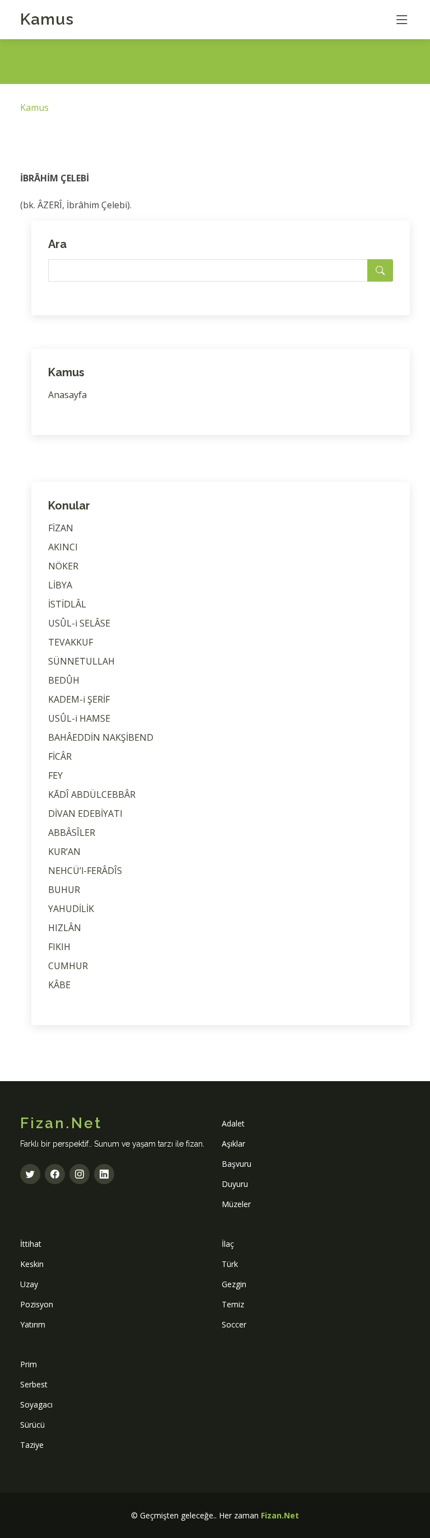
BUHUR (64, 889)
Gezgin (234, 1284)
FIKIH (59, 947)
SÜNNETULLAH (81, 661)
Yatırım (32, 1324)
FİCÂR (60, 756)
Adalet (233, 1123)
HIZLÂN (64, 928)
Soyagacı (36, 1404)
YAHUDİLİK (71, 909)
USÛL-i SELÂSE (79, 623)
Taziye (32, 1444)
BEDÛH (64, 680)
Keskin (32, 1264)
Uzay (29, 1284)
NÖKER (63, 566)
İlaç (228, 1243)
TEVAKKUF (70, 642)
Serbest (34, 1384)
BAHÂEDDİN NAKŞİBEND (100, 737)
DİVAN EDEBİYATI (85, 813)
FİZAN (60, 528)
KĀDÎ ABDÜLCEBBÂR (91, 794)
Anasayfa (67, 395)
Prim (28, 1364)
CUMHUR (68, 966)
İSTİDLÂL (67, 604)
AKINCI (63, 547)
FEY (55, 775)
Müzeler (236, 1204)
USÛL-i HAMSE (79, 718)
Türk (230, 1264)
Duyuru (235, 1184)
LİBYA (60, 585)
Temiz (233, 1304)
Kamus (47, 19)
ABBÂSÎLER (71, 832)
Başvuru (236, 1163)
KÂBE (59, 985)
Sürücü (32, 1424)
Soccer (234, 1324)
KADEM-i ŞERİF (79, 699)
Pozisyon (36, 1304)
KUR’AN (64, 851)
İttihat (30, 1243)
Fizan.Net (280, 1515)
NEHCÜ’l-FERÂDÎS (85, 870)
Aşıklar (233, 1143)
